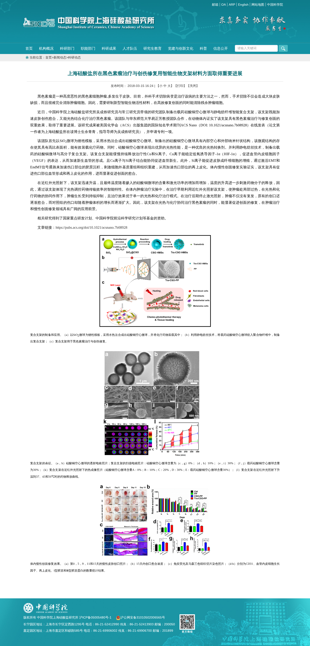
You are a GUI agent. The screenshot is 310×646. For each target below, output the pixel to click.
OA (223, 4)
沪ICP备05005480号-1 (95, 617)
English (243, 4)
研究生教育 (152, 48)
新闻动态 (60, 57)
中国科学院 (275, 4)
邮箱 (215, 4)
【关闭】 (193, 86)
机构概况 (46, 48)
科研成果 (109, 48)
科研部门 (67, 48)
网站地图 (257, 4)
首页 (29, 48)
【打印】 (180, 86)
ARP (232, 4)
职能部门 (88, 48)
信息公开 (220, 48)
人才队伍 (130, 48)
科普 (203, 48)
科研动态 (74, 57)
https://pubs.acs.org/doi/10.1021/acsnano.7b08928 (91, 227)
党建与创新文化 (180, 48)
